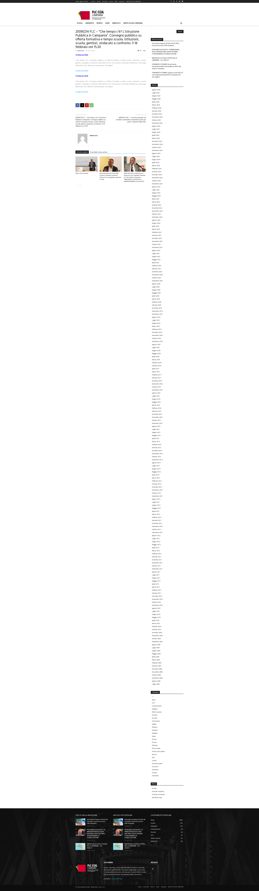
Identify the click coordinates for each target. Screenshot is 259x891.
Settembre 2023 (157, 184)
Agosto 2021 (156, 250)
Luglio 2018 (156, 347)
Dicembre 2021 (157, 238)
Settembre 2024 (157, 150)
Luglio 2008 (156, 684)
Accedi (154, 788)
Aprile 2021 (155, 263)
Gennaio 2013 (156, 520)
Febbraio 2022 (156, 232)
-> (152, 697)
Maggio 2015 (156, 435)
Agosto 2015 (156, 426)
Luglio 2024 (156, 156)
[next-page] (80, 185)
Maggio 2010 (156, 617)
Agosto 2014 (156, 463)
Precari (154, 739)
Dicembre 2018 (157, 332)
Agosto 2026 (156, 90)
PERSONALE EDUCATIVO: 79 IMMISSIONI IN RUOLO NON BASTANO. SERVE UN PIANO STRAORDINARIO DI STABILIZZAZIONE (165, 52)
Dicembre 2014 (157, 451)
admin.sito (80, 50)
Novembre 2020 (157, 275)
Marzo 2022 (156, 229)
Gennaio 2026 (156, 111)
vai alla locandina (81, 71)
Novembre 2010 (157, 599)
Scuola (154, 760)
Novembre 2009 (157, 635)
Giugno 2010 (156, 614)
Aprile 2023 (155, 199)
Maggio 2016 (156, 402)
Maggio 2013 (156, 508)
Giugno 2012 (156, 541)
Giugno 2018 (156, 350)
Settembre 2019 (157, 314)
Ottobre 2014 (156, 457)
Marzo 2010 (156, 623)
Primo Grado (156, 748)
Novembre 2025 (157, 117)
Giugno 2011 (156, 578)
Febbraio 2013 (156, 517)
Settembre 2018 (157, 341)
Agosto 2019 (156, 317)
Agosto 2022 (156, 220)
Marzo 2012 (156, 551)
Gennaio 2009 (156, 666)
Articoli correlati (82, 152)
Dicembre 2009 (157, 632)
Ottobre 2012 (156, 529)
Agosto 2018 (156, 344)
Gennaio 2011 (156, 593)
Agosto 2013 (156, 499)
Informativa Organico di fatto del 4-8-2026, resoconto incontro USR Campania (165, 44)
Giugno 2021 (156, 256)
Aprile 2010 (155, 620)
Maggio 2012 (156, 545)
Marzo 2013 (156, 514)
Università (155, 776)
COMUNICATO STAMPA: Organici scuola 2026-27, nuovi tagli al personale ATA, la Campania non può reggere (167, 75)
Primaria (154, 745)
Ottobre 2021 (156, 244)
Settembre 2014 (157, 460)
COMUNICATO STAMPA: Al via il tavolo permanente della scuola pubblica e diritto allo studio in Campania (166, 66)
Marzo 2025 (156, 138)
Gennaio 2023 (156, 205)
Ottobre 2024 (156, 147)
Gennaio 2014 (156, 484)
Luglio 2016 (156, 396)
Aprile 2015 (155, 438)
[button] (181, 23)
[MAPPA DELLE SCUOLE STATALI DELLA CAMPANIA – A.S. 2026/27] (80, 846)
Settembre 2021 (157, 247)
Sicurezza (155, 766)
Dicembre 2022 (157, 208)
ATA (153, 703)
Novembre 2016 (157, 384)
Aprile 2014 (155, 475)
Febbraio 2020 (156, 302)
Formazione (156, 721)
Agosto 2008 (156, 681)
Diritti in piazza (157, 712)
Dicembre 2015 (157, 414)
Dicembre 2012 (157, 523)
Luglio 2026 (156, 93)
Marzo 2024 (156, 165)
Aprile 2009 (155, 657)
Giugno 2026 (156, 96)
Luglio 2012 (156, 538)
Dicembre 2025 (157, 114)
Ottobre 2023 (156, 181)
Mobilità (154, 733)
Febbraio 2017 (156, 375)
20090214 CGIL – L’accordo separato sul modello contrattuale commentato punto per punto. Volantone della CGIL (131, 120)
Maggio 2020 (156, 293)
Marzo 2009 (156, 660)
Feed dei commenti (158, 794)
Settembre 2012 (157, 532)
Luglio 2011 (156, 575)
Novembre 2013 (157, 490)
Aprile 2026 (155, 102)
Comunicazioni (157, 706)
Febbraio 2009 (156, 663)
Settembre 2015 (157, 423)
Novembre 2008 (157, 672)
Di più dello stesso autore (98, 152)
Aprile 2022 (155, 226)
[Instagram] (174, 1)
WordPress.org (157, 797)
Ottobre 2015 (156, 420)
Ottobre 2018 (156, 338)
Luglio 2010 (156, 611)
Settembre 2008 (157, 678)
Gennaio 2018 (156, 366)
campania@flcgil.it (117, 879)
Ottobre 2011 (156, 566)
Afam (154, 700)
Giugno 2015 (156, 432)
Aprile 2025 (155, 135)
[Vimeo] (179, 1)
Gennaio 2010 (156, 629)
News (154, 736)
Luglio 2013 (156, 502)
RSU (153, 757)
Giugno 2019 (156, 323)
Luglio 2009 (156, 648)
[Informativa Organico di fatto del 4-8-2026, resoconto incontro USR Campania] (80, 822)
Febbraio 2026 (156, 108)
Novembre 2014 (157, 454)
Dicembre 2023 (157, 175)
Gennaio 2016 (156, 411)
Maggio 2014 (156, 472)
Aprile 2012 (155, 548)
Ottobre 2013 (156, 493)
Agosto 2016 (156, 393)
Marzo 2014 (156, 478)
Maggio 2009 (156, 654)
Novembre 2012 (157, 526)
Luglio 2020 (156, 287)
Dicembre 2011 (157, 560)
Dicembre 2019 (157, 308)
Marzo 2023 (156, 202)
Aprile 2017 (155, 369)
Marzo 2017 (156, 372)
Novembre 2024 (157, 144)
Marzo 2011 (156, 587)
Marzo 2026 (156, 105)
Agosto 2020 (156, 284)
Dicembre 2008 (157, 669)
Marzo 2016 (156, 405)
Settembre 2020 (157, 281)
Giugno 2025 (156, 132)
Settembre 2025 (157, 123)
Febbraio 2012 (156, 554)
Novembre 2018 (157, 335)
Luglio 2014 (156, 466)
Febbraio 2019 (156, 329)
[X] (177, 1)
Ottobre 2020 (156, 278)
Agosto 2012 (156, 535)
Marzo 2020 (156, 299)
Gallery (154, 724)
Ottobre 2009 (156, 639)
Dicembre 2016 (157, 381)
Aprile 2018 (155, 357)
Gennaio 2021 (156, 269)
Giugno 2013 (156, 505)
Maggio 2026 (156, 99)
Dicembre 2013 (157, 487)
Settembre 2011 (157, 569)
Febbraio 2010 (156, 626)
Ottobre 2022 (156, 214)
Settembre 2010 (157, 605)
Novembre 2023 (157, 178)
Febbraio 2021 (156, 266)
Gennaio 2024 (156, 172)
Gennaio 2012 (156, 557)
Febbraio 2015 (156, 444)
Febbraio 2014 (156, 481)
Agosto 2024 (156, 153)
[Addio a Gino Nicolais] (86, 164)
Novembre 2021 (157, 241)
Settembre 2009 (157, 642)
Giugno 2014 (156, 469)
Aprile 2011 (155, 584)
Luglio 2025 (156, 129)
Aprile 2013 (155, 511)
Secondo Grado (157, 763)
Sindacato (155, 770)
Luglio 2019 (156, 320)
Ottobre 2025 (156, 120)
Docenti (154, 715)
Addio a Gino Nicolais (81, 173)
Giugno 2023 (156, 193)
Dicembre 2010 (157, 596)
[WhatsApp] (91, 105)
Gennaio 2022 (156, 235)
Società (154, 773)
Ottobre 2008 (156, 675)
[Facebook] (171, 1)
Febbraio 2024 (156, 169)
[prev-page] (76, 185)
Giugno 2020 (156, 290)
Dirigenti (154, 709)
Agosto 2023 (156, 187)
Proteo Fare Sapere (158, 751)
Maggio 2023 (156, 196)
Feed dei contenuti (158, 791)
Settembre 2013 (157, 496)
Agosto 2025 (156, 126)
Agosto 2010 (156, 608)
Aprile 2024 (155, 162)
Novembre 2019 (157, 311)
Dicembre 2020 (157, 272)
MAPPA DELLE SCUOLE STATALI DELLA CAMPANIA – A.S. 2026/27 (164, 59)
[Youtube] (182, 1)
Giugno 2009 (156, 651)
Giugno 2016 (156, 399)
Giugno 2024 (156, 159)
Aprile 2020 (155, 296)
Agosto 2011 (156, 572)
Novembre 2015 (157, 417)
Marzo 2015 (156, 441)
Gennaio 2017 (156, 378)
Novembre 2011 (157, 563)
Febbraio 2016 (156, 408)
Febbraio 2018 (156, 363)
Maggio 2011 (156, 581)
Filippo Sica (101, 887)
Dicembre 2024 (157, 141)
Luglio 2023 (156, 190)
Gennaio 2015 (156, 447)
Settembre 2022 (157, 217)
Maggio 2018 (156, 353)
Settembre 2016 (157, 390)
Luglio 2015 (156, 429)
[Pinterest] (87, 105)
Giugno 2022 (156, 223)
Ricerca (154, 754)
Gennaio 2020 (156, 305)
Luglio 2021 (156, 253)
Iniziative (155, 730)
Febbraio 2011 (156, 590)
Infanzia (154, 727)
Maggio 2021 (156, 259)
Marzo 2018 (156, 360)
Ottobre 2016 (156, 387)
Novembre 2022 (157, 211)
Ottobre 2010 (156, 602)
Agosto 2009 (156, 645)
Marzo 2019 (156, 326)
